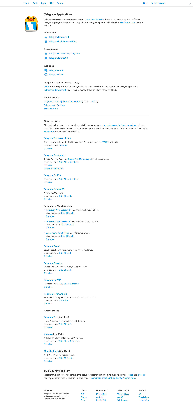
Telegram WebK (56, 70)
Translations (144, 397)
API (51, 3)
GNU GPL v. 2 (65, 196)
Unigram (48, 334)
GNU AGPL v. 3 (66, 358)
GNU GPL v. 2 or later (68, 162)
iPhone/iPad (101, 394)
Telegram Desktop (53, 263)
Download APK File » (53, 168)
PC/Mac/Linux (123, 394)
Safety (60, 3)
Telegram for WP (52, 280)
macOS (120, 397)
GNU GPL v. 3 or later (69, 341)
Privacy (84, 397)
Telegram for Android (59, 37)
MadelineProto (51, 108)
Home (26, 3)
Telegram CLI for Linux (54, 105)
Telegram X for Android (55, 90)
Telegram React (51, 246)
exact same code (127, 22)
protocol (141, 375)
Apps (43, 3)
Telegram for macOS (58, 58)
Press (83, 400)
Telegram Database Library (57, 138)
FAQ (35, 3)
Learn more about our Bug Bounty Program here (113, 378)
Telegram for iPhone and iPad (62, 41)
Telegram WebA (56, 74)
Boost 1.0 (63, 145)
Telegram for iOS (52, 175)
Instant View (144, 400)
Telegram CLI (50, 317)
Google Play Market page (79, 159)
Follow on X (160, 3)
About (83, 390)
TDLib (46, 86)
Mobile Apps (102, 390)
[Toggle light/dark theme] (189, 3)
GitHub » (48, 148)
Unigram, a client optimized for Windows (63, 101)
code (131, 375)
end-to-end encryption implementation (118, 125)
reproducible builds (95, 19)
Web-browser (122, 400)
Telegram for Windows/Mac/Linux (64, 53)
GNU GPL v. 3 (67, 213)
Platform (142, 390)
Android (99, 397)
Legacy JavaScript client (57, 233)
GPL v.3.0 (63, 300)
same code (49, 131)
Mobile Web (101, 400)
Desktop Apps (123, 390)
